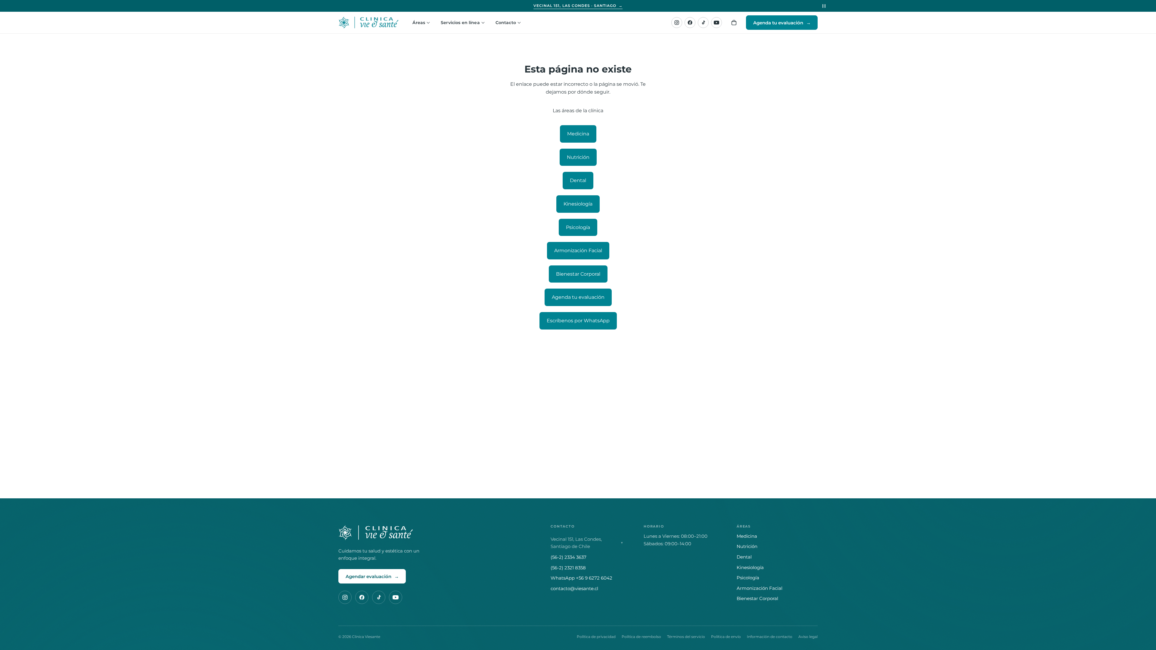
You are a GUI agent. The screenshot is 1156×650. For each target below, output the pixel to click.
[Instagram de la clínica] (676, 22)
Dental (578, 180)
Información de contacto (769, 636)
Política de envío (726, 636)
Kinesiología (578, 204)
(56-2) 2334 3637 (568, 557)
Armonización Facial (578, 250)
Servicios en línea (460, 22)
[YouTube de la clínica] (716, 22)
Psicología (578, 227)
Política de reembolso (641, 636)
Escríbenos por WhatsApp (578, 320)
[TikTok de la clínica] (703, 22)
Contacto (506, 22)
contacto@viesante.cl (574, 588)
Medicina (578, 134)
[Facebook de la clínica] (690, 22)
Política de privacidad (596, 636)
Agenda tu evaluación (578, 297)
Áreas (418, 22)
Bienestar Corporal (578, 274)
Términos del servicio (686, 636)
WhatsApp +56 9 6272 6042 (581, 578)
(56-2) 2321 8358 (568, 568)
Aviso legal (808, 636)
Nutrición (578, 157)
